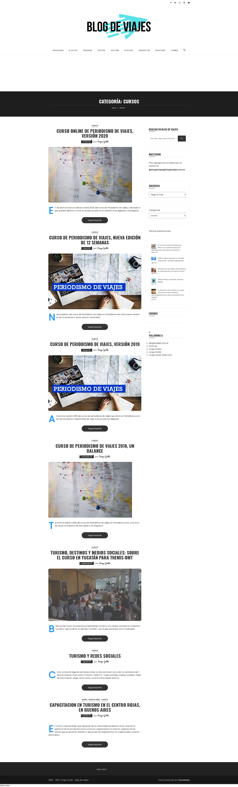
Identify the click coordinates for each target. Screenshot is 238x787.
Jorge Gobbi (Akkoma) (160, 355)
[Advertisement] (119, 72)
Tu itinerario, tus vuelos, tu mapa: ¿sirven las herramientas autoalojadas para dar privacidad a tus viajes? (167, 294)
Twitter (101, 50)
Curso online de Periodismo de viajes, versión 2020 (95, 133)
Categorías (154, 210)
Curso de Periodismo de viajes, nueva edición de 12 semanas (95, 240)
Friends (153, 313)
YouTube (115, 50)
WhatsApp (160, 50)
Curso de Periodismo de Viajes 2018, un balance (95, 448)
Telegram (87, 50)
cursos (94, 125)
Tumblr (174, 50)
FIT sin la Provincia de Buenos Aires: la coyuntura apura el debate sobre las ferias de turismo (166, 247)
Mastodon (102, 769)
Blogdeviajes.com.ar (159, 343)
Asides (84, 699)
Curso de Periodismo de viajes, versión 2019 (95, 344)
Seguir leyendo (95, 220)
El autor (73, 50)
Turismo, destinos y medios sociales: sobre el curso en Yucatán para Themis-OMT (94, 555)
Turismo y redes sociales (95, 655)
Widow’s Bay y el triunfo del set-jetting (171, 280)
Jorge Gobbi (103, 141)
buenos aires (94, 699)
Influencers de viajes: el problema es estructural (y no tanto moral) (172, 270)
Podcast (128, 50)
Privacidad (58, 50)
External (153, 346)
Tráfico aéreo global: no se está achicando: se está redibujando (171, 259)
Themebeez (184, 780)
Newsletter (144, 50)
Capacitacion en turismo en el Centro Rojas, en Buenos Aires (95, 707)
